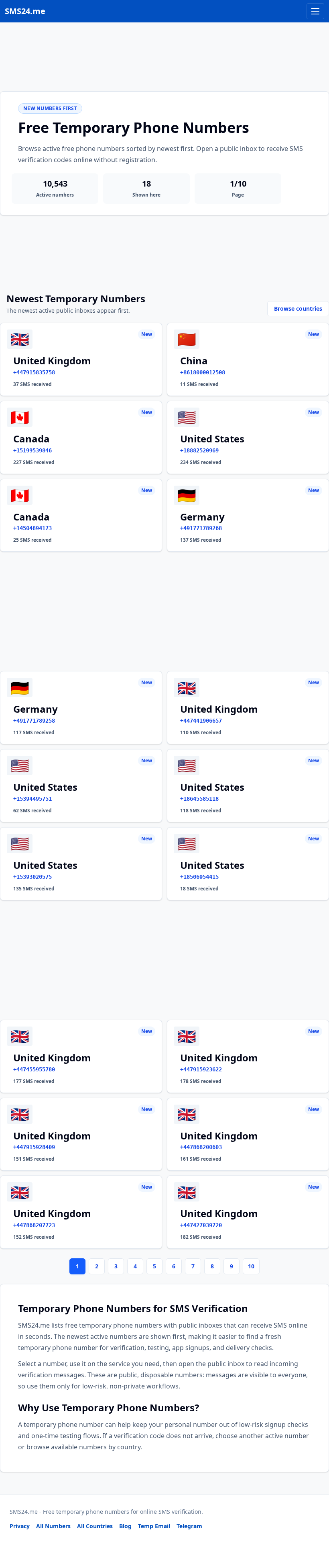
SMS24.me (25, 11)
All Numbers (53, 1526)
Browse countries (298, 308)
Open (212, 1527)
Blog (125, 1526)
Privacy (20, 1526)
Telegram (189, 1526)
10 (251, 1266)
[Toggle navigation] (315, 11)
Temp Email (154, 1526)
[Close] (314, 1501)
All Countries (95, 1526)
